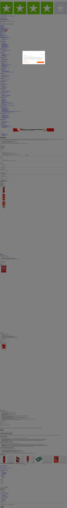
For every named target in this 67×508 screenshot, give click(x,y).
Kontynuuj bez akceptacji (42, 54)
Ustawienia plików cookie (26, 62)
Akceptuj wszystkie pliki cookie (40, 62)
